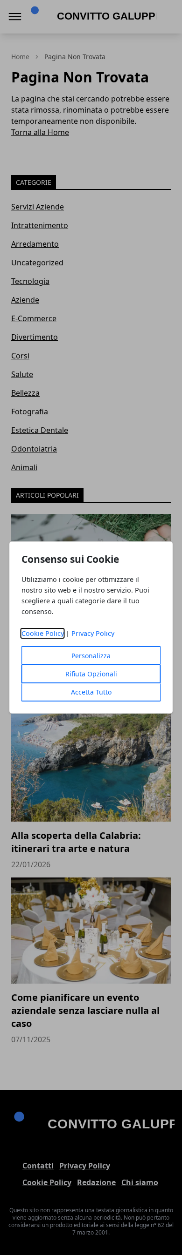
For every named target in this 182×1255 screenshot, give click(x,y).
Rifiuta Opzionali (91, 673)
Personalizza (91, 655)
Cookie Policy (42, 633)
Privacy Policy (92, 633)
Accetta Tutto (91, 692)
